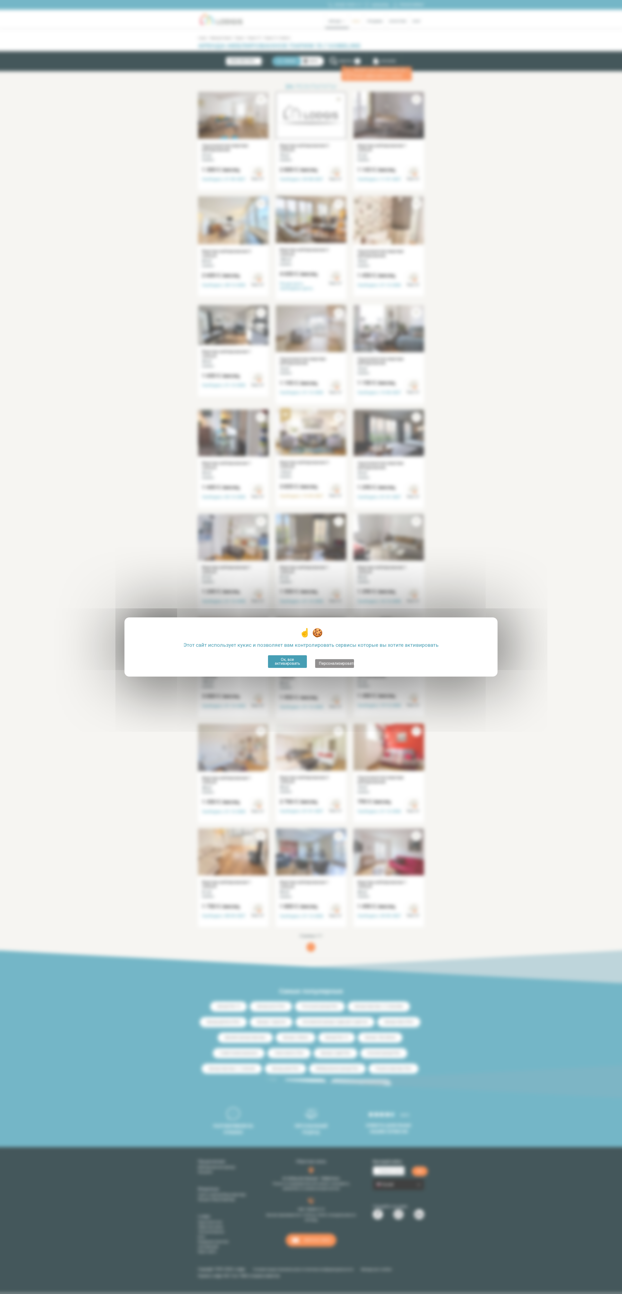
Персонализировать (336, 663)
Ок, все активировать (287, 661)
